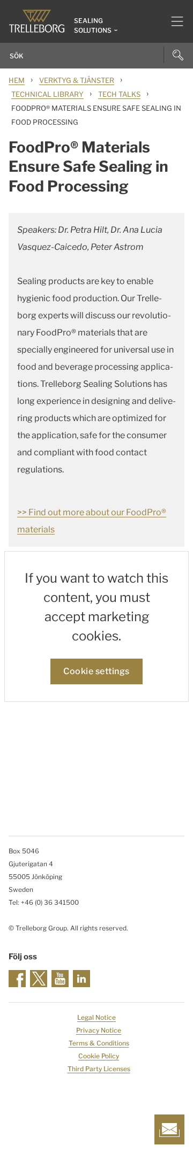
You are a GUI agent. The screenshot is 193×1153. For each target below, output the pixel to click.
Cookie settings (96, 671)
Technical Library (47, 94)
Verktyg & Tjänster (76, 80)
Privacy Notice (98, 1030)
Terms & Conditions (99, 1043)
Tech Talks (119, 94)
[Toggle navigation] (172, 21)
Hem (17, 80)
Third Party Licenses (99, 1069)
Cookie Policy (98, 1056)
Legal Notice (96, 1017)
